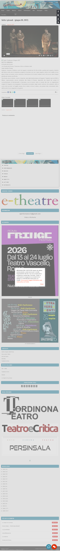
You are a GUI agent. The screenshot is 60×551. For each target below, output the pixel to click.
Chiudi (41, 284)
